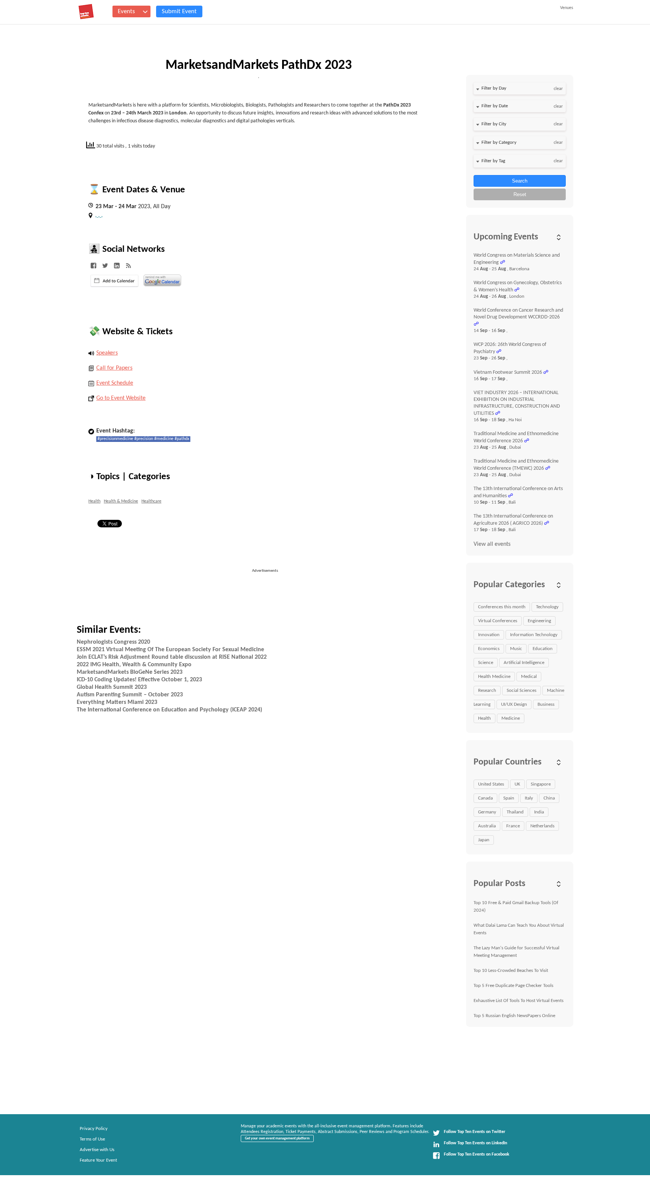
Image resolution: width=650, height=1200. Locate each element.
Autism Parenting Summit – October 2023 (130, 695)
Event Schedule (114, 383)
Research (487, 690)
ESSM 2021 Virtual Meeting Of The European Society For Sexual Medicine (170, 650)
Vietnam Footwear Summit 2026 (508, 372)
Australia (487, 826)
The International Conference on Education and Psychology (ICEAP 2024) (169, 710)
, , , (99, 215)
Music (516, 648)
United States (491, 784)
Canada (485, 798)
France (513, 826)
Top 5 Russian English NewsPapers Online (514, 1015)
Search (519, 181)
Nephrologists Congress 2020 (113, 642)
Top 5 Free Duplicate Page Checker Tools (513, 985)
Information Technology (533, 634)
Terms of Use (92, 1139)
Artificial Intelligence (524, 662)
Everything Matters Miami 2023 (117, 702)
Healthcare (151, 501)
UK (517, 784)
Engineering (539, 620)
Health (94, 501)
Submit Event (179, 11)
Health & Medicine (121, 501)
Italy (529, 798)
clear (558, 89)
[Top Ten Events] (86, 11)
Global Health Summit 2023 (112, 687)
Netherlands (542, 826)
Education (543, 648)
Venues (566, 8)
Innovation (489, 634)
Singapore (541, 784)
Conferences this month (501, 607)
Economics (489, 648)
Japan (483, 840)
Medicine (510, 718)
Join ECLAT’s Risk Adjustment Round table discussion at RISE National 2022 (172, 657)
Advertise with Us (97, 1149)
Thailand (515, 812)
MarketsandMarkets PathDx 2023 (259, 65)
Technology (547, 607)
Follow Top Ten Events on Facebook (476, 1154)
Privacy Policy (94, 1128)
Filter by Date (494, 106)
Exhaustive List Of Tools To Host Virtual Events (518, 1000)
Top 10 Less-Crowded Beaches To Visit (511, 970)
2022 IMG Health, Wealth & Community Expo (134, 665)
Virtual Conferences (497, 620)
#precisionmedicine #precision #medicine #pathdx (143, 439)
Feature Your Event (98, 1160)
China (549, 798)
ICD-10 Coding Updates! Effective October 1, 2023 (139, 680)
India (539, 812)
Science (485, 662)
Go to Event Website (121, 398)
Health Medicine (494, 676)
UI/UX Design (514, 704)
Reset (519, 194)
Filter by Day (493, 88)
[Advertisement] (268, 591)
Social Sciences (521, 690)
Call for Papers (114, 368)
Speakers (107, 353)
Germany (487, 812)
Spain (508, 798)
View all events (492, 544)
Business (546, 704)
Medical (529, 676)
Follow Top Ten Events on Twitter (474, 1132)
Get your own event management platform (277, 1138)
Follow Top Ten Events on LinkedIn (475, 1143)
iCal (114, 281)
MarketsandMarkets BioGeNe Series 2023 (129, 672)
